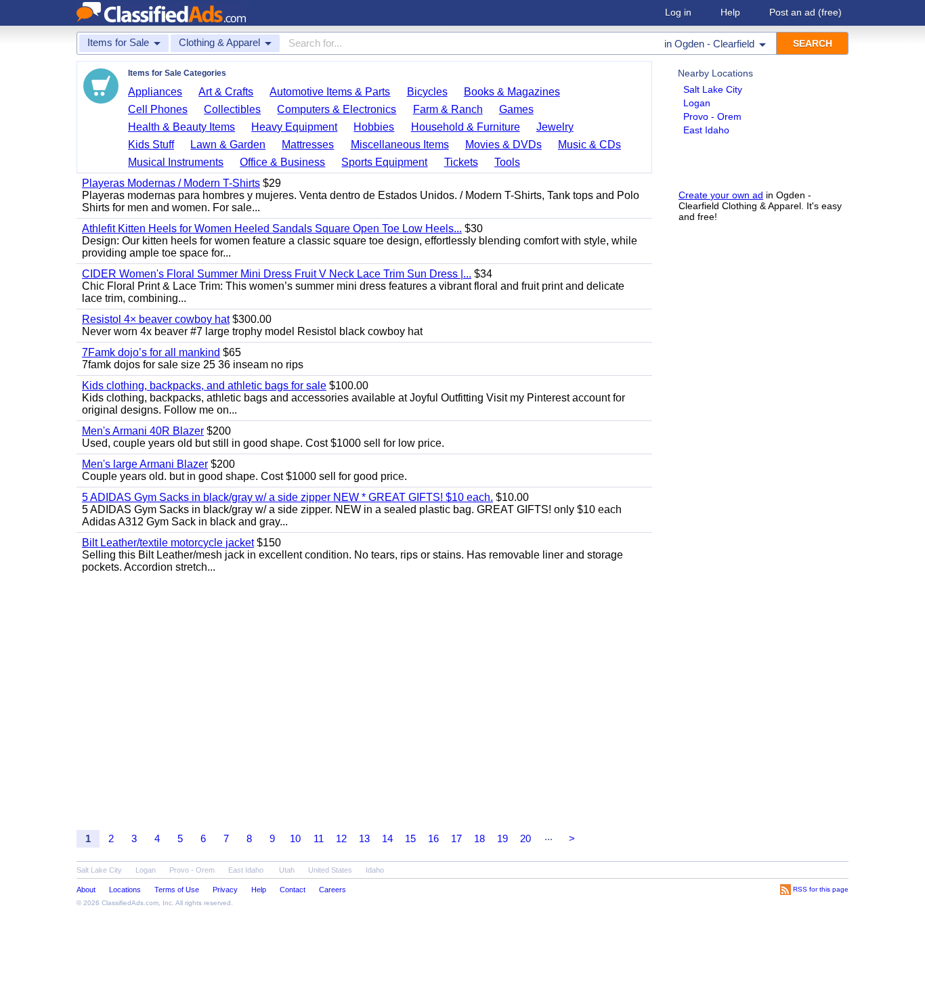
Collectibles (232, 109)
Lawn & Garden (227, 144)
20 (525, 838)
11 (319, 838)
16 (433, 838)
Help (730, 12)
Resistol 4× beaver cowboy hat (156, 319)
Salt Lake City (712, 89)
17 (456, 838)
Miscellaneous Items (400, 144)
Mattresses (308, 144)
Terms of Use (176, 890)
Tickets (461, 162)
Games (516, 109)
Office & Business (282, 162)
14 (387, 838)
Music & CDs (589, 144)
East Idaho (706, 130)
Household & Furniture (465, 127)
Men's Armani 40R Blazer (143, 431)
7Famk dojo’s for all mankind (151, 352)
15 (410, 838)
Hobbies (373, 127)
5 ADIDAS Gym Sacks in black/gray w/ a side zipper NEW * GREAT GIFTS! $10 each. (287, 497)
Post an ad (805, 12)
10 (295, 838)
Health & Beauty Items (181, 127)
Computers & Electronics (336, 109)
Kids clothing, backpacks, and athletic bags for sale (204, 385)
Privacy (225, 890)
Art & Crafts (225, 91)
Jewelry (555, 127)
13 (364, 838)
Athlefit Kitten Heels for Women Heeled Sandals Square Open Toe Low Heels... (272, 228)
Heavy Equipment (294, 127)
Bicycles (427, 91)
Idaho (375, 870)
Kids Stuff (151, 144)
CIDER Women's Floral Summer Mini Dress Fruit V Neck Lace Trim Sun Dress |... (276, 274)
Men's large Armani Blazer (145, 464)
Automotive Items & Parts (330, 91)
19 (502, 838)
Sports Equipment (384, 162)
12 (341, 838)
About (86, 890)
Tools (507, 162)
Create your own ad (721, 195)
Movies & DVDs (503, 144)
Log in (678, 12)
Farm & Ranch (448, 109)
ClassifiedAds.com (130, 902)
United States (330, 870)
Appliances (155, 91)
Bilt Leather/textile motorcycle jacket (168, 542)
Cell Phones (158, 109)
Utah (287, 870)
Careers (332, 890)
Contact (292, 890)
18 (479, 838)
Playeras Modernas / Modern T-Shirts (171, 183)
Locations (125, 890)
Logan (696, 102)
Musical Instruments (175, 162)
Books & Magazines (512, 91)
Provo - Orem (712, 116)
